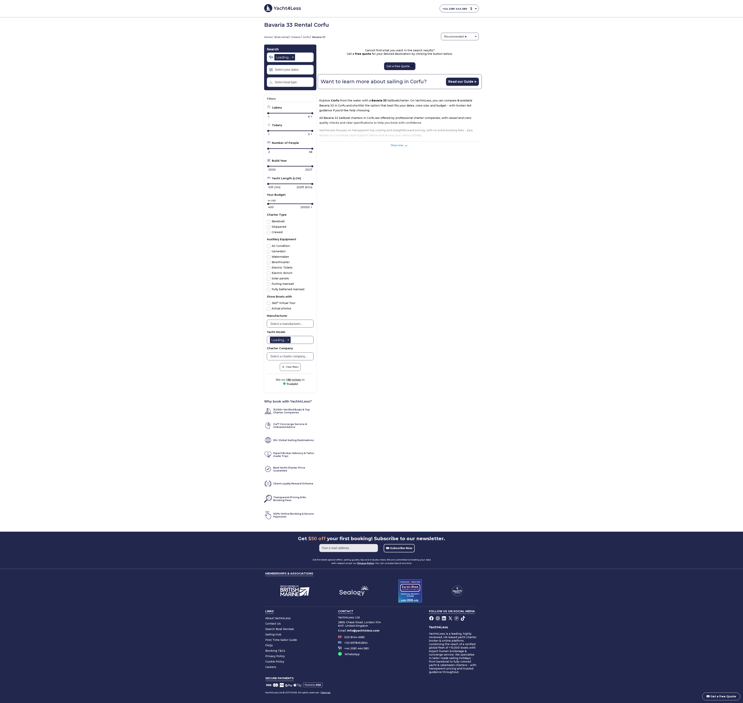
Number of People (285, 143)
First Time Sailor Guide (281, 639)
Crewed (277, 232)
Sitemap (325, 692)
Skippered (279, 226)
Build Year (279, 160)
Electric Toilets (282, 267)
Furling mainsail (283, 284)
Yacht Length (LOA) (286, 178)
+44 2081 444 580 (455, 8)
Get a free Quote (398, 66)
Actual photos (281, 308)
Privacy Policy (365, 563)
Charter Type (277, 214)
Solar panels (280, 278)
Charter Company (280, 348)
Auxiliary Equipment (281, 239)
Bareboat (278, 221)
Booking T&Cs (275, 650)
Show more (397, 145)
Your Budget (276, 195)
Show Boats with (279, 296)
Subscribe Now (400, 548)
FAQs (269, 645)
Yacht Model (276, 332)
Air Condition (281, 246)
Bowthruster (281, 262)
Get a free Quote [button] (723, 696)
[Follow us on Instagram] (438, 618)
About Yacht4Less (278, 618)
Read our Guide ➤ (462, 81)
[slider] (268, 113)
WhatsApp (352, 654)
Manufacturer (277, 316)
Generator (279, 251)
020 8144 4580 (354, 637)
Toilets (276, 125)
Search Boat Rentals (279, 629)
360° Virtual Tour (283, 303)
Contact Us (273, 623)
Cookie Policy (274, 661)
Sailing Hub (273, 634)
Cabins (276, 107)
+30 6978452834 (356, 643)
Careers (270, 667)
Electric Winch (282, 273)
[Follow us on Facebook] (432, 618)
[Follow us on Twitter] (451, 618)
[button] (470, 9)
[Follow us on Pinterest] (457, 618)
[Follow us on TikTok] (463, 618)
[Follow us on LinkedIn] (444, 618)
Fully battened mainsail (288, 289)
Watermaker (280, 256)
